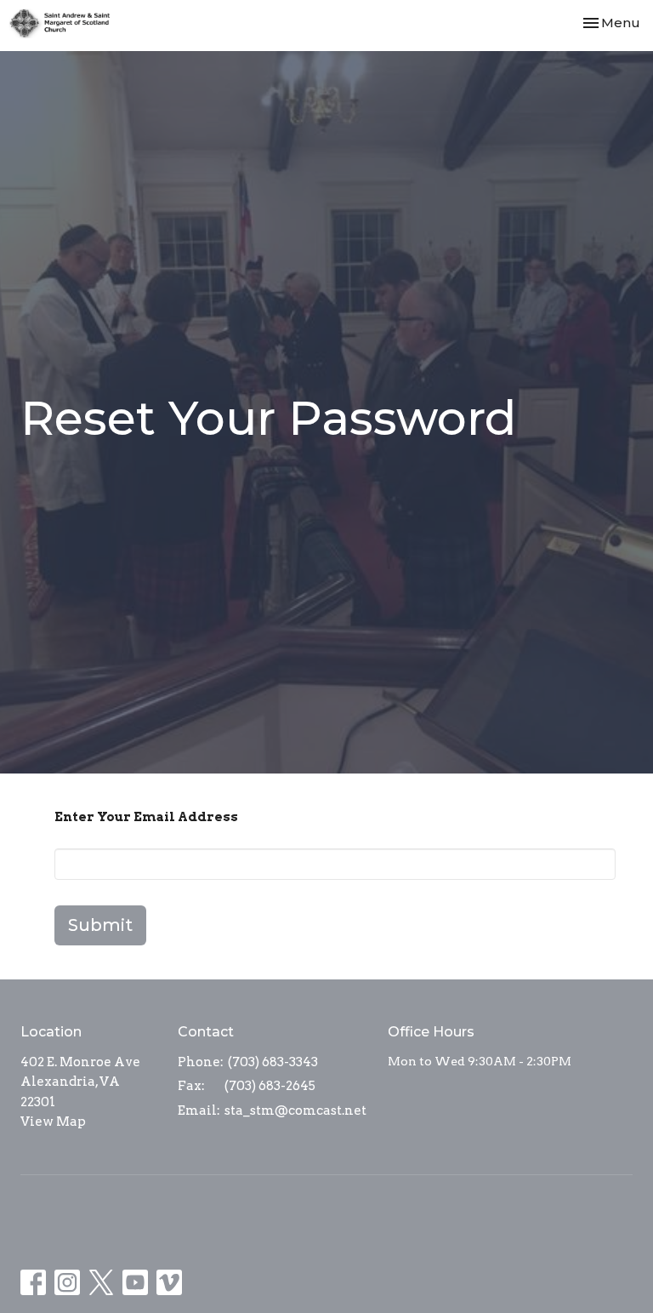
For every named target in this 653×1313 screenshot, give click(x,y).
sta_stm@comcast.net (295, 1110)
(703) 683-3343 (273, 1062)
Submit (100, 925)
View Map (53, 1121)
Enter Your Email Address (146, 817)
